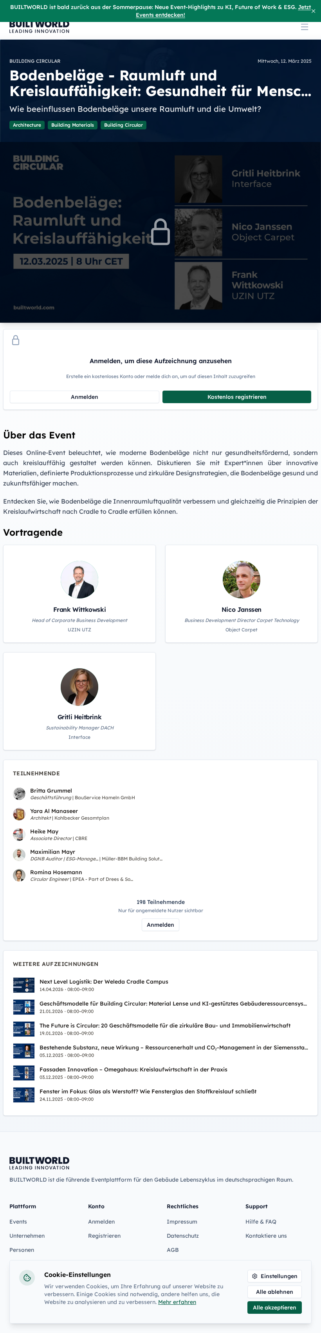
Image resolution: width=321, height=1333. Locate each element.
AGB (173, 1249)
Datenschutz (183, 1235)
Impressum (182, 1221)
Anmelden (84, 396)
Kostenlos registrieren (237, 396)
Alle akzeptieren (274, 1307)
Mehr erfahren (177, 1302)
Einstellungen (279, 1276)
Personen (21, 1249)
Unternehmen (27, 1235)
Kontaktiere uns (266, 1235)
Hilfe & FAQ (260, 1221)
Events (18, 1221)
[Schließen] (313, 10)
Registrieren (104, 1235)
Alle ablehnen (274, 1291)
